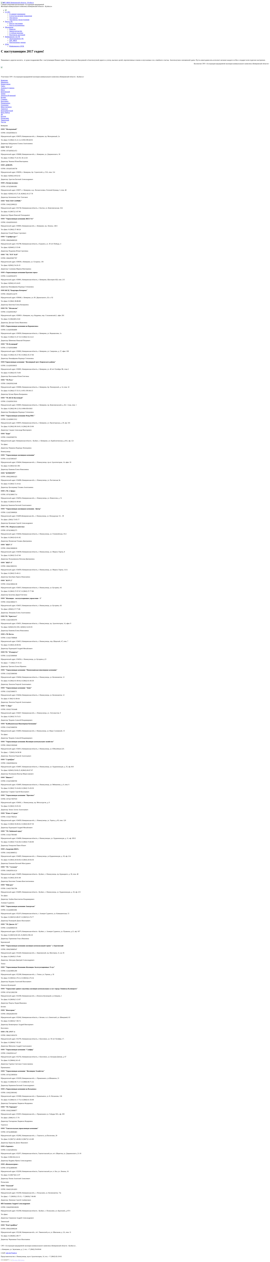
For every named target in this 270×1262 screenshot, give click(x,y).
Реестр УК (9, 21)
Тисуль (3, 122)
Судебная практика (16, 33)
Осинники (4, 105)
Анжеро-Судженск (7, 88)
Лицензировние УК (16, 39)
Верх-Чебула (5, 112)
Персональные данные (17, 42)
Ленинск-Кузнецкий (8, 95)
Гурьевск (4, 99)
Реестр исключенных (16, 25)
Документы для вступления (19, 20)
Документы (13, 18)
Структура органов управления (20, 16)
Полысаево (5, 118)
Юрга (3, 90)
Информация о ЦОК (16, 46)
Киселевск (4, 101)
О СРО (7, 12)
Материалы (9, 27)
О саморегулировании (17, 14)
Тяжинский (5, 120)
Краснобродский (7, 111)
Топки (3, 93)
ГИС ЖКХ (13, 40)
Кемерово (4, 80)
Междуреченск (6, 107)
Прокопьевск (5, 103)
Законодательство (15, 31)
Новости (12, 29)
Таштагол (4, 109)
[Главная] (6, 10)
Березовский (5, 92)
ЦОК (7, 44)
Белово (3, 97)
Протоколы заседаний (17, 35)
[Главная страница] (17, 2)
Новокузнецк (5, 84)
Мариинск (4, 82)
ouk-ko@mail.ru (11, 1253)
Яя (2, 114)
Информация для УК (12, 37)
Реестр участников (16, 23)
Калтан (3, 116)
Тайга (3, 86)
